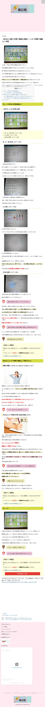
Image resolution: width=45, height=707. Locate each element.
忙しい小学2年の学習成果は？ (11, 91)
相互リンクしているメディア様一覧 (8, 631)
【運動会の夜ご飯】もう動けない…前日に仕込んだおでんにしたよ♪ (18, 617)
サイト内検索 (4, 626)
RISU (3, 615)
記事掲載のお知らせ (5, 634)
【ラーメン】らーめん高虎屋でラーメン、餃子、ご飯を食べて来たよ (18, 619)
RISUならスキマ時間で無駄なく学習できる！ (15, 94)
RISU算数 (6, 615)
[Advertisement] (22, 23)
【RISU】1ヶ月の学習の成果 (13, 92)
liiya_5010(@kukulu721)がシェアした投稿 (17, 682)
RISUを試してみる (22, 573)
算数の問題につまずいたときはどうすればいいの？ (18, 96)
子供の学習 (4, 613)
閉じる (19, 88)
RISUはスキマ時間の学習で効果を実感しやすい (18, 98)
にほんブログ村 (32, 582)
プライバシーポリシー (6, 629)
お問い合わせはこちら (6, 624)
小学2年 (15, 615)
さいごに (5, 100)
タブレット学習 (11, 615)
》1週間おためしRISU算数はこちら (12, 356)
